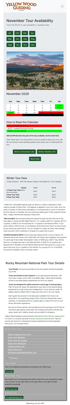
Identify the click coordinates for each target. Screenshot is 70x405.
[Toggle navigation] (62, 6)
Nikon (30, 301)
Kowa (19, 298)
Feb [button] (17, 33)
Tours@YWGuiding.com (14, 397)
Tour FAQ (9, 372)
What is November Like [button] (24, 152)
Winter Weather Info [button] (47, 152)
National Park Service (46, 316)
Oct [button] (17, 45)
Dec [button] (32, 45)
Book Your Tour (11, 389)
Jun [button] (17, 39)
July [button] (25, 39)
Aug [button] (32, 39)
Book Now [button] (35, 159)
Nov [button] (25, 45)
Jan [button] (10, 33)
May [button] (10, 39)
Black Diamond (41, 298)
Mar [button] (25, 33)
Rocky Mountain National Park (42, 319)
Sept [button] (10, 45)
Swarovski (55, 296)
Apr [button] (32, 33)
